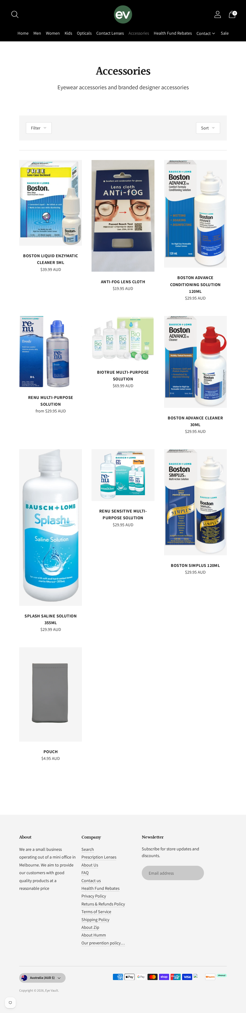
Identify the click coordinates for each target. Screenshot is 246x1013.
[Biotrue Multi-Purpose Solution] (123, 339)
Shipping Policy (95, 919)
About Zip (90, 927)
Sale (225, 33)
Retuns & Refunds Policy (103, 904)
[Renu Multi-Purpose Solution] (50, 351)
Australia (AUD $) (42, 977)
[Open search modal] (15, 14)
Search (87, 849)
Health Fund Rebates (173, 33)
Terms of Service (96, 911)
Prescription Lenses (98, 857)
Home (23, 33)
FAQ (85, 872)
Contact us (91, 880)
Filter (35, 128)
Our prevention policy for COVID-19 (112, 943)
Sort (205, 128)
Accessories (139, 33)
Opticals (84, 33)
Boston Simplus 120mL (195, 565)
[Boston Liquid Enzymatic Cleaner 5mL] (50, 203)
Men (37, 33)
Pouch (50, 751)
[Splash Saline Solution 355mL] (50, 527)
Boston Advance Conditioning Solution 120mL (195, 284)
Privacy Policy (93, 896)
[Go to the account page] (217, 14)
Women (53, 33)
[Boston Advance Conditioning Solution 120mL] (195, 214)
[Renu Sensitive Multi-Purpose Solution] (123, 475)
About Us (89, 865)
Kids (68, 33)
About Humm (93, 935)
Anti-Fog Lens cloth (123, 281)
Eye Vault (51, 990)
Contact (204, 33)
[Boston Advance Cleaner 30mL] (195, 362)
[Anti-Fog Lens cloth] (123, 216)
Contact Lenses (110, 33)
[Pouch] (50, 694)
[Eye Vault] (123, 14)
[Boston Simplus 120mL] (195, 502)
